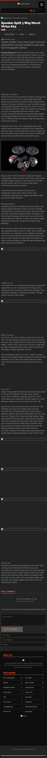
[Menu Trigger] (42, 5)
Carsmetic (28, 697)
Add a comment (8, 592)
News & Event (29, 682)
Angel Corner (29, 687)
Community (7, 702)
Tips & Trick (28, 692)
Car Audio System (9, 677)
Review (3, 29)
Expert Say (28, 711)
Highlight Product (9, 687)
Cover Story (7, 692)
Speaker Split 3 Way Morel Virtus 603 (20, 24)
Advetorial (28, 702)
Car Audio (28, 677)
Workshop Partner (31, 706)
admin (19, 30)
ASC (4, 697)
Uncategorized (8, 706)
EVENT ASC (7, 711)
